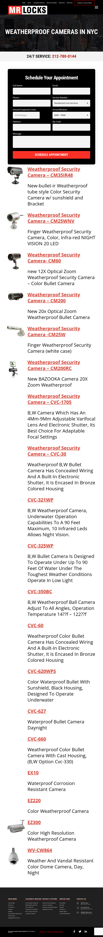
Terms (49, 932)
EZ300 (34, 822)
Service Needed (60, 98)
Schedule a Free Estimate (84, 3)
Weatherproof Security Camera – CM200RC (54, 365)
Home (23, 3)
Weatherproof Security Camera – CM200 (54, 297)
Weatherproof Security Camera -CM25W (54, 331)
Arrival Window (60, 110)
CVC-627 (37, 711)
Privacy (43, 932)
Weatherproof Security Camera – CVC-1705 (54, 399)
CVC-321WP (40, 500)
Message (17, 134)
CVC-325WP (40, 546)
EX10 (33, 772)
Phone (16, 98)
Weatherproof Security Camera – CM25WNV (54, 218)
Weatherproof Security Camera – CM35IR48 (54, 172)
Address (17, 122)
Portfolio (69, 3)
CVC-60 (35, 625)
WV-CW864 (40, 850)
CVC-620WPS (42, 671)
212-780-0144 (64, 56)
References (58, 932)
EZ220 (34, 800)
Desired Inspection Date (25, 110)
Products (62, 3)
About (29, 3)
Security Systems (52, 3)
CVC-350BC (40, 591)
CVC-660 (37, 739)
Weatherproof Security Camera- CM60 (54, 257)
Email (56, 86)
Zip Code (57, 122)
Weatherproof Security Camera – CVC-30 (54, 451)
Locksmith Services (39, 3)
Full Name (18, 86)
